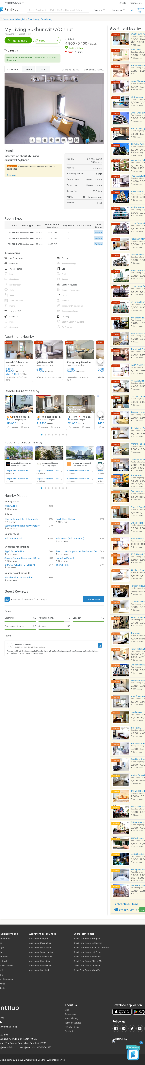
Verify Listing (71, 1018)
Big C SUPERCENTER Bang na (20, 564)
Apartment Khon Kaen (39, 960)
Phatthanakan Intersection (19, 577)
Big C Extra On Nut (14, 551)
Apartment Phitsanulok (40, 965)
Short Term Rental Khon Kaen (88, 970)
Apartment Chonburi (39, 970)
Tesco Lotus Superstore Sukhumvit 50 (76, 551)
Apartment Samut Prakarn (41, 951)
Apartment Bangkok (38, 938)
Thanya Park (62, 564)
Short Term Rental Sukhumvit (88, 942)
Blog (67, 1009)
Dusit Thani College (66, 518)
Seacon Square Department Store (22, 557)
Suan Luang (33, 19)
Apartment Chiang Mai (40, 942)
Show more (11, 174)
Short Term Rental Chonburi (87, 965)
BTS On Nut (11, 506)
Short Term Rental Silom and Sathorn (91, 947)
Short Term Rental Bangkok (87, 938)
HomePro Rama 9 (65, 557)
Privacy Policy (72, 1026)
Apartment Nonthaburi (40, 947)
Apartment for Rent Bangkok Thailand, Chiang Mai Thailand (13, 9)
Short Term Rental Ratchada (87, 956)
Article (123, 2)
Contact (69, 1031)
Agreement (70, 1014)
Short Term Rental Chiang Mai (88, 960)
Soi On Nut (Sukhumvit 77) (70, 538)
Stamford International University (22, 525)
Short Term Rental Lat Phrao (87, 951)
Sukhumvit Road (13, 538)
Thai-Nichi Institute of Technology (22, 518)
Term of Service (73, 1022)
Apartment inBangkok (14, 19)
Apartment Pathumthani (40, 956)
